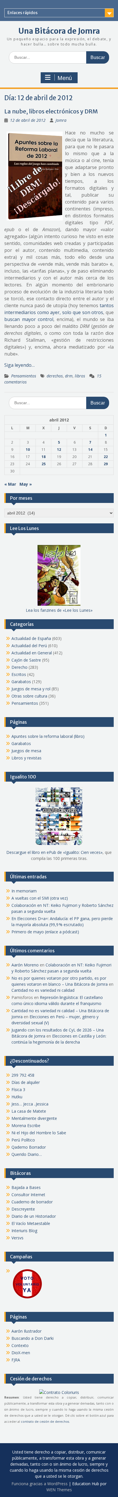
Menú (65, 78)
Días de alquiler (25, 1082)
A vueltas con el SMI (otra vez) (39, 898)
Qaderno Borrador (28, 1147)
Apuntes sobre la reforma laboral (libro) (47, 736)
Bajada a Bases (26, 1187)
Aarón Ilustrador (26, 1331)
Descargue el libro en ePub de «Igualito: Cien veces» (54, 852)
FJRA (15, 1360)
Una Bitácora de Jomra (59, 31)
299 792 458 (22, 1075)
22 (106, 456)
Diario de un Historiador (33, 1216)
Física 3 (18, 1089)
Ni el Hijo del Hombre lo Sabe (38, 1132)
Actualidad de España (31, 638)
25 (44, 463)
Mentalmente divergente (34, 1118)
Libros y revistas (26, 758)
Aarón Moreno (25, 965)
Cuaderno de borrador (32, 1202)
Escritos (18, 674)
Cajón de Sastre (26, 660)
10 (28, 449)
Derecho (19, 667)
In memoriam (24, 891)
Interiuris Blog (24, 1230)
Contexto (20, 1345)
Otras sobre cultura (29, 696)
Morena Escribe (25, 1125)
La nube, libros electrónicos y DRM (51, 111)
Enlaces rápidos (22, 12)
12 (59, 449)
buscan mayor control (28, 319)
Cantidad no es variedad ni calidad (42, 990)
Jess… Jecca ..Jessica (29, 1104)
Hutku (16, 1096)
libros (80, 376)
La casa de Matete (28, 1111)
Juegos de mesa (26, 750)
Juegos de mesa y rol (30, 688)
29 (106, 463)
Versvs (17, 1237)
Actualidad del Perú (29, 645)
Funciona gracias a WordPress (39, 1483)
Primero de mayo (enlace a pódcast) (45, 931)
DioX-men (20, 1352)
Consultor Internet (28, 1194)
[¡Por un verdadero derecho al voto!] (27, 1298)
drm (68, 376)
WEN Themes (59, 1489)
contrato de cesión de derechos (45, 1422)
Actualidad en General (31, 653)
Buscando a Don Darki (32, 1338)
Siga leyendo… (19, 365)
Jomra (61, 120)
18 (44, 456)
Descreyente (23, 1209)
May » (25, 484)
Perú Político (23, 1140)
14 (90, 449)
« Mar (10, 484)
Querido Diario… (26, 1154)
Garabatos (21, 681)
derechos (55, 376)
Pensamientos (23, 376)
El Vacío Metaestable (30, 1223)
